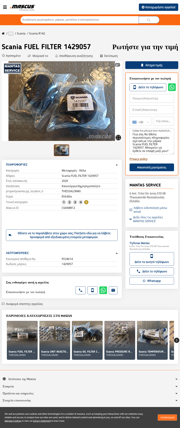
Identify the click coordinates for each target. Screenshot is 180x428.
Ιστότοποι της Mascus (22, 379)
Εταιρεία (8, 386)
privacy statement (42, 421)
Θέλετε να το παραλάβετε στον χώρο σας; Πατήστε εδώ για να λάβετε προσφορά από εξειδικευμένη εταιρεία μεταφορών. (64, 235)
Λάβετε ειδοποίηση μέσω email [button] (150, 210)
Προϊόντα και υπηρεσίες (18, 393)
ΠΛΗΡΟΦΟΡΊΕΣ (17, 164)
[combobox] (132, 122)
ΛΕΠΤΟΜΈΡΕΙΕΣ (17, 253)
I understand (167, 417)
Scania (21, 33)
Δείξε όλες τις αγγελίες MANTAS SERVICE (148, 219)
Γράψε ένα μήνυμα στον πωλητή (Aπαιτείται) (152, 130)
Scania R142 (37, 33)
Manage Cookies (13, 421)
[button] (11, 56)
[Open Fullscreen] (118, 137)
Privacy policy (138, 159)
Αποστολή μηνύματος (151, 167)
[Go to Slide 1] (61, 150)
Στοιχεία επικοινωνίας (17, 400)
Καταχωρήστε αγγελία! (160, 7)
